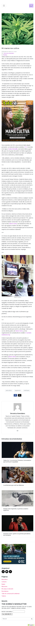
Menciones (4, 586)
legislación (18, 390)
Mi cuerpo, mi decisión (7, 588)
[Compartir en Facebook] (15, 395)
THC (26, 147)
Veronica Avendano (9, 53)
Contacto (4, 581)
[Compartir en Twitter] (19, 395)
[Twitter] (10, 571)
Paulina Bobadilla (13, 149)
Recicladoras (5, 591)
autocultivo (9, 390)
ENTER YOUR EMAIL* (7, 611)
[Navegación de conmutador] (4, 5)
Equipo (3, 584)
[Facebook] (6, 571)
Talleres (4, 596)
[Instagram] (3, 571)
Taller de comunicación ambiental (10, 593)
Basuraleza (4, 579)
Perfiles (5, 55)
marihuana (26, 390)
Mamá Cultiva (19, 331)
